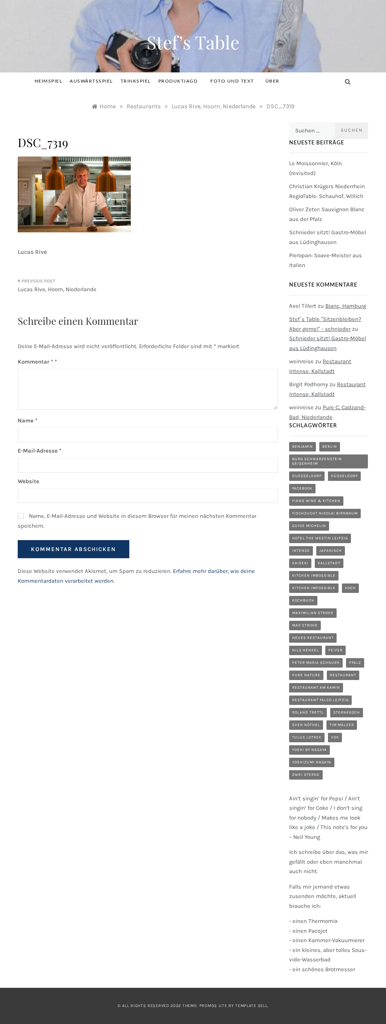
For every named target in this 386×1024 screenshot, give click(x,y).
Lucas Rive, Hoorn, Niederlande (57, 289)
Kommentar (35, 361)
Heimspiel (49, 81)
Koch (350, 588)
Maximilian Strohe (313, 613)
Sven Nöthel (306, 725)
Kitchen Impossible (313, 588)
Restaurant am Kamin (316, 687)
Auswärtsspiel (91, 81)
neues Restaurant (313, 638)
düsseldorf (344, 476)
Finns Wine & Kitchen (316, 501)
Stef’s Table (193, 42)
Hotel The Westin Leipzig (320, 538)
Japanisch (330, 550)
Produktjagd (178, 81)
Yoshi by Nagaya (309, 750)
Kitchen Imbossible (313, 575)
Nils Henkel (305, 650)
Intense (301, 550)
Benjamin (302, 446)
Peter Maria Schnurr (316, 662)
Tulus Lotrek (307, 737)
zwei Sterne (306, 774)
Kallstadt (329, 563)
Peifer (335, 650)
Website (28, 481)
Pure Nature (306, 675)
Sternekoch (346, 712)
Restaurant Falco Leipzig (320, 700)
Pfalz (355, 662)
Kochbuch (303, 600)
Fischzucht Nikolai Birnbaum (325, 513)
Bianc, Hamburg (345, 305)
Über (272, 81)
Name (27, 420)
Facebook (302, 488)
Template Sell (251, 1005)
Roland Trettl (308, 712)
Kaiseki (300, 563)
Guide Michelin (309, 526)
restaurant (343, 675)
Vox (335, 737)
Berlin (329, 446)
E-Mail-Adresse (39, 450)
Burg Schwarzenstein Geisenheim (317, 461)
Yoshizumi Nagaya (311, 762)
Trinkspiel (136, 81)
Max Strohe (305, 625)
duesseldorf (307, 476)
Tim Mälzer (341, 725)
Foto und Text (232, 81)
